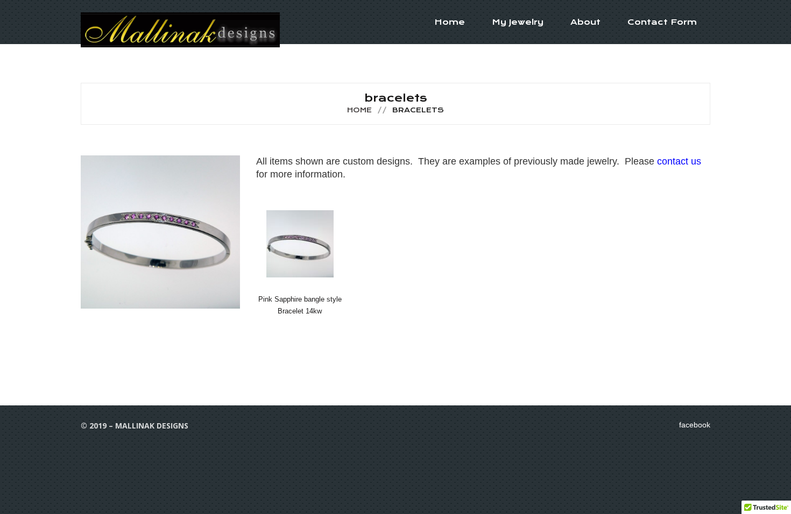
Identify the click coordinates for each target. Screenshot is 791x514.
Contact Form (662, 22)
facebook (694, 424)
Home (449, 22)
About (585, 22)
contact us (677, 161)
